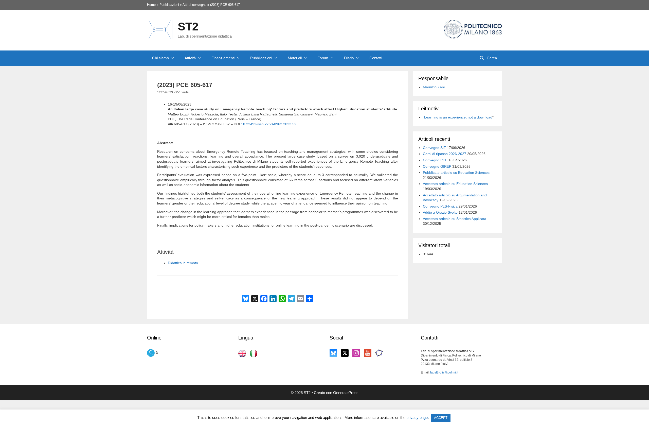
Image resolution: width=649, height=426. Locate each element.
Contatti (375, 58)
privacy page (417, 417)
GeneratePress (345, 392)
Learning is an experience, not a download (458, 117)
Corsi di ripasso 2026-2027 (444, 154)
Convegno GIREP (437, 166)
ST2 (188, 26)
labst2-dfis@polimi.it (444, 372)
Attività (190, 58)
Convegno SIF (434, 148)
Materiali (295, 58)
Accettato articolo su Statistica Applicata (454, 219)
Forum (322, 58)
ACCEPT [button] (440, 418)
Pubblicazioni (261, 58)
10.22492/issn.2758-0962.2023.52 (268, 124)
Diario (349, 58)
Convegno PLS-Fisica (440, 206)
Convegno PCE (435, 160)
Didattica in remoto (183, 263)
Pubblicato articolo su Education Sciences (456, 173)
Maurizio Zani (434, 87)
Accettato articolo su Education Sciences (455, 184)
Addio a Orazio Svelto (440, 212)
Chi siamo (160, 58)
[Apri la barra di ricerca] (488, 58)
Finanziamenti (223, 58)
